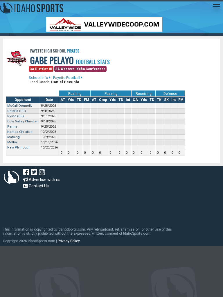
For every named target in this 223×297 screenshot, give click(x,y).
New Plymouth (18, 147)
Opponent (23, 100)
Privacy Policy (69, 241)
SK (166, 100)
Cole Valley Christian (22, 121)
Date (49, 100)
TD (79, 100)
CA (135, 100)
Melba (12, 142)
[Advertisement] (108, 205)
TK (159, 100)
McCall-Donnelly (19, 106)
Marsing (13, 137)
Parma (12, 126)
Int (128, 100)
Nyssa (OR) (15, 116)
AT (62, 100)
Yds (71, 100)
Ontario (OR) (16, 111)
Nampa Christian (20, 132)
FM (86, 100)
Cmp (103, 100)
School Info (39, 77)
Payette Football (67, 77)
